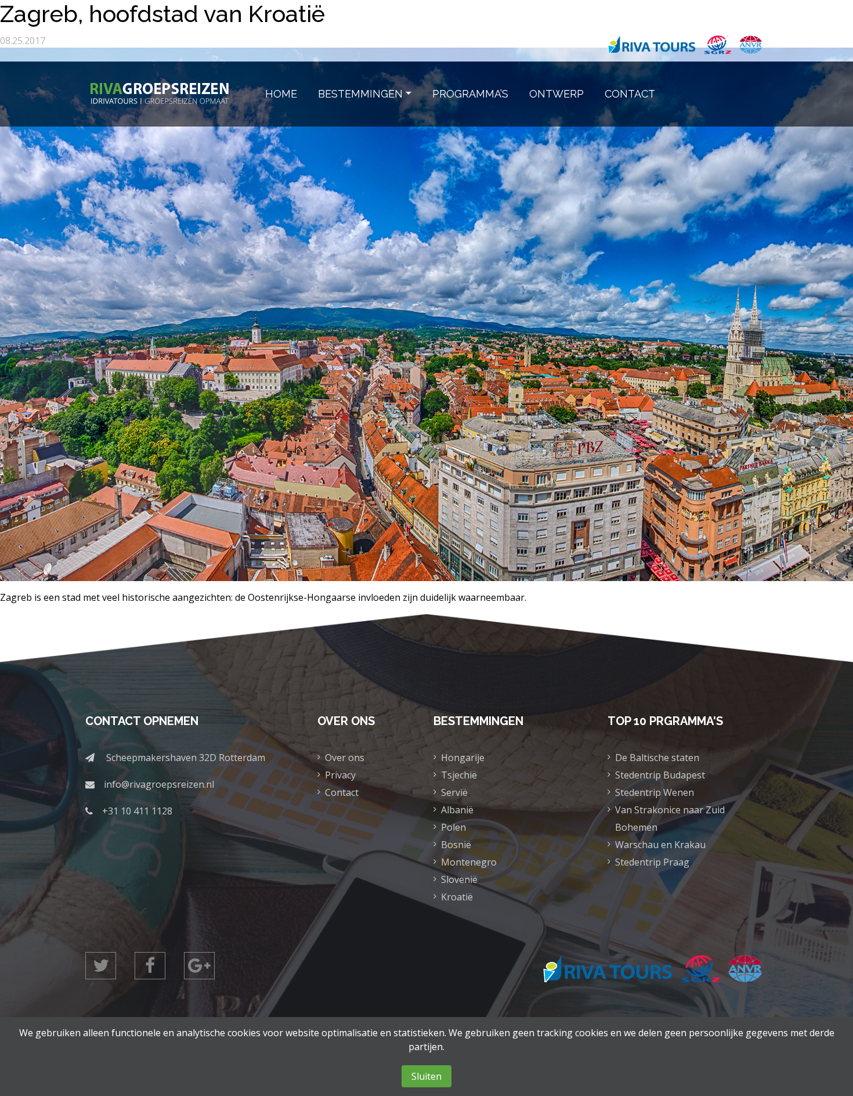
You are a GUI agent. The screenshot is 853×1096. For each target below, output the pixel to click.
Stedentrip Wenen (654, 792)
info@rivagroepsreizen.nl (159, 784)
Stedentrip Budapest (660, 775)
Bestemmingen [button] (360, 94)
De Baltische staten (657, 757)
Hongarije (463, 757)
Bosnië (456, 844)
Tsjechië (459, 775)
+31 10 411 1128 (137, 811)
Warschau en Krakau (660, 844)
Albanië (457, 809)
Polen (453, 827)
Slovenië (459, 879)
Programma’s (470, 94)
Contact (630, 94)
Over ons (344, 757)
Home (281, 94)
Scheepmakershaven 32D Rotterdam (185, 757)
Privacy (340, 775)
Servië (454, 792)
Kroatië (457, 896)
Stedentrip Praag (652, 862)
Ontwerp (556, 94)
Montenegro (469, 862)
